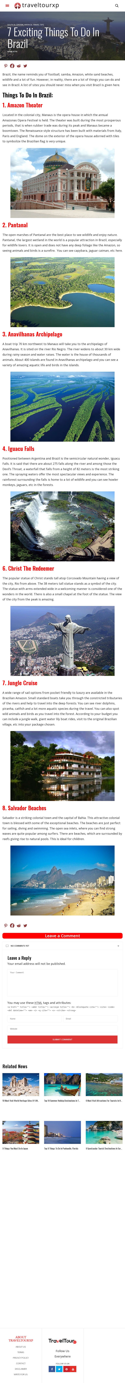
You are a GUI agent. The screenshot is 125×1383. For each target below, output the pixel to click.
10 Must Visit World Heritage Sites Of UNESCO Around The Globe (20, 1100)
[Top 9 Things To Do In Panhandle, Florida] (62, 1132)
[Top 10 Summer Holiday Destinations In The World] (62, 1084)
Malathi (13, 51)
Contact (21, 1363)
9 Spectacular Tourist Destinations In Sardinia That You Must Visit (104, 1148)
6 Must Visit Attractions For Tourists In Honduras (104, 1100)
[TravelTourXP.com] (36, 5)
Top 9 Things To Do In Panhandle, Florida (61, 1148)
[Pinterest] (6, 66)
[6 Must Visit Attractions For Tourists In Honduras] (104, 1084)
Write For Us (21, 1374)
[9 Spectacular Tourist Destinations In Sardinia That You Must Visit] (104, 1132)
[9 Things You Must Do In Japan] (20, 1132)
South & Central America (19, 24)
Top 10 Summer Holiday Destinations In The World (62, 1100)
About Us (21, 1346)
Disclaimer (21, 1368)
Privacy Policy (21, 1357)
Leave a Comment (62, 935)
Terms (20, 1352)
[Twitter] (25, 66)
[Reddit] (19, 66)
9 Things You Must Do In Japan (15, 1148)
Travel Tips (38, 24)
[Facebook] (12, 66)
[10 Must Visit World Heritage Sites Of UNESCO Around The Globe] (20, 1084)
